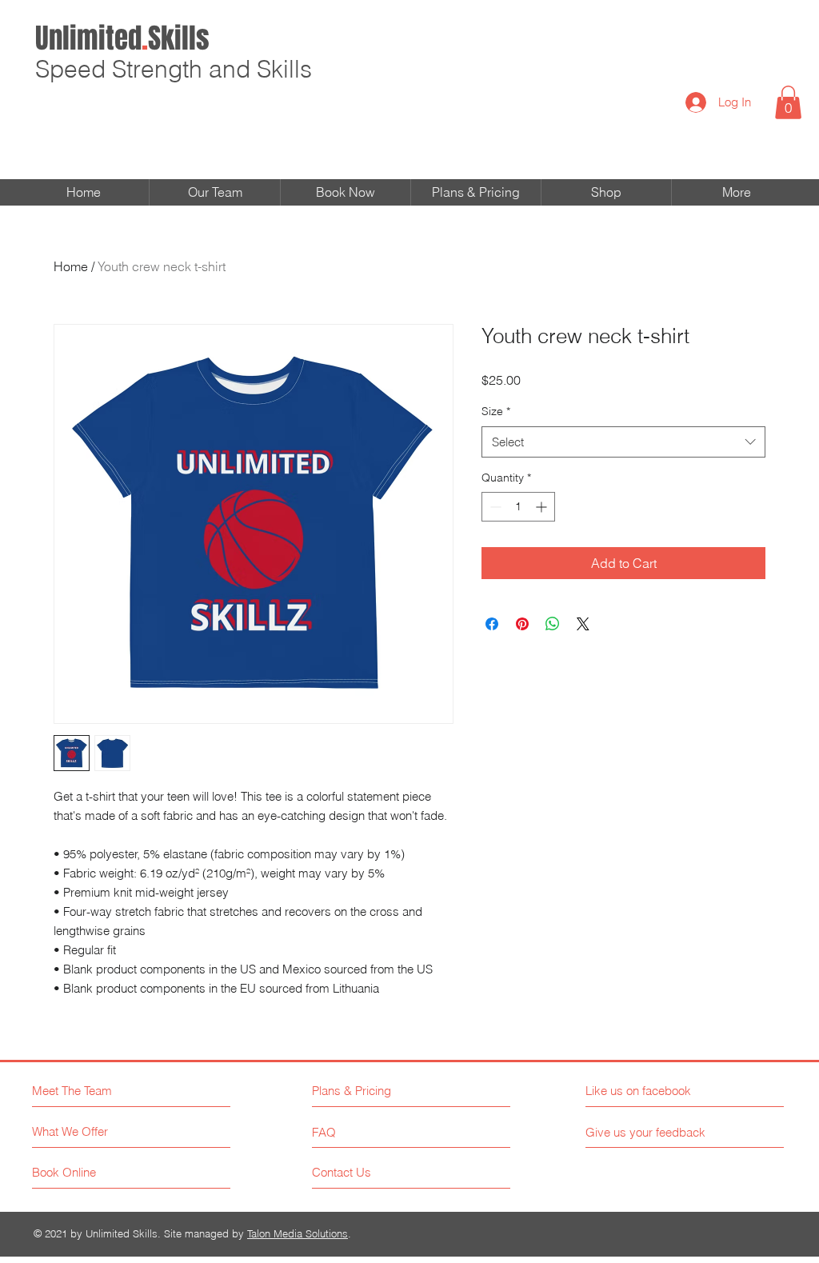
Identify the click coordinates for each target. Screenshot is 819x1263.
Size (495, 411)
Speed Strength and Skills (173, 69)
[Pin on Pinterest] (522, 623)
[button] (788, 102)
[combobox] (623, 442)
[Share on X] (583, 623)
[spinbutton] (518, 507)
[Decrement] (494, 507)
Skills (122, 38)
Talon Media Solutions (297, 1233)
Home (71, 266)
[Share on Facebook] (491, 623)
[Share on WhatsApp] (552, 623)
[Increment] (543, 507)
